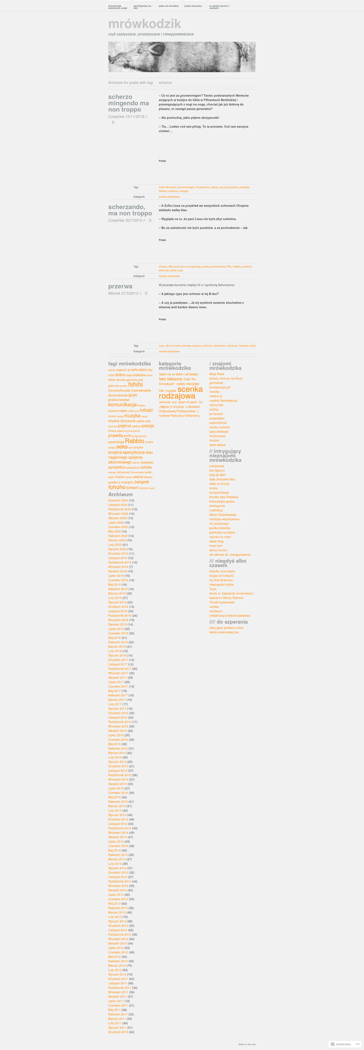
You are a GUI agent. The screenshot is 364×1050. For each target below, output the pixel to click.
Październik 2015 (119, 775)
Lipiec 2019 (116, 575)
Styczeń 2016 (117, 761)
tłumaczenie (137, 472)
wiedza (129, 477)
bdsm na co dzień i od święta (178, 374)
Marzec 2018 (117, 646)
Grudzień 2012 (118, 925)
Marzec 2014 (117, 859)
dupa (129, 375)
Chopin (163, 266)
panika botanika (219, 528)
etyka (149, 375)
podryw (136, 426)
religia (111, 447)
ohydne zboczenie (122, 420)
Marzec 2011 (117, 1018)
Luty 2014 (115, 863)
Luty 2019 (115, 598)
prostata (244, 187)
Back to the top (247, 1044)
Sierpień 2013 (117, 890)
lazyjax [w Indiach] (221, 575)
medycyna (133, 410)
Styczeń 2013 (117, 921)
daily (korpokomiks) (222, 479)
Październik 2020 (119, 509)
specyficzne (134, 452)
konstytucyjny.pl (219, 387)
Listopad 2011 (117, 983)
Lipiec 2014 (116, 841)
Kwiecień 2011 (118, 1014)
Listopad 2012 (117, 930)
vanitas (214, 606)
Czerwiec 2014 (118, 846)
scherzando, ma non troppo (130, 209)
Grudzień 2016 (118, 713)
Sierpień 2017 (117, 677)
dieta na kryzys (219, 483)
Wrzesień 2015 (118, 779)
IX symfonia (202, 187)
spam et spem (187, 402)
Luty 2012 (115, 970)
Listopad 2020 (117, 505)
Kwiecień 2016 (118, 748)
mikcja (214, 187)
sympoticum (133, 467)
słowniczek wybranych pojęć (117, 6)
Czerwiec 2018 (118, 633)
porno (136, 430)
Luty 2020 (115, 544)
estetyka (139, 374)
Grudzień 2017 (118, 660)
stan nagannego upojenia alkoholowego (130, 457)
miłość (146, 410)
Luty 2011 (115, 1023)
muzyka (132, 415)
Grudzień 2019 (118, 553)
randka (149, 442)
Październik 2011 (119, 987)
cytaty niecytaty (193, 5)
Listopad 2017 (117, 664)
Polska (112, 430)
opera (140, 421)
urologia (183, 191)
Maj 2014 (114, 850)
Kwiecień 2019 (118, 589)
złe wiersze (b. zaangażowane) (230, 554)
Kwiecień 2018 (118, 642)
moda (120, 416)
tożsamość (123, 472)
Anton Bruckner (167, 187)
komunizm (180, 266)
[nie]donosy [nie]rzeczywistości (229, 615)
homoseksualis (119, 390)
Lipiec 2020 (116, 522)
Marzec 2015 (117, 806)
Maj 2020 (114, 531)
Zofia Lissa (176, 270)
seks (122, 446)
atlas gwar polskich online (226, 628)
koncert (176, 345)
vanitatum (215, 611)
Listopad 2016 (117, 717)
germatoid (216, 383)
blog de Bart (217, 475)
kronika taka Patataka (223, 497)
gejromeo (113, 386)
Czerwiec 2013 (118, 899)
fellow (111, 380)
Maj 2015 (114, 797)
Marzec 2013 (117, 912)
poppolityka (217, 418)
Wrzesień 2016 (118, 726)
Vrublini (120, 477)
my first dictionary (221, 580)
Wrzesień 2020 (118, 513)
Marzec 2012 (117, 965)
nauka (144, 416)
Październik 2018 (119, 615)
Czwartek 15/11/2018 (126, 116)
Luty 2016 (115, 757)
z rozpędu (126, 482)
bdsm (143, 369)
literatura (113, 410)
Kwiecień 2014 (118, 855)
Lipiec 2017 (116, 682)
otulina (213, 409)
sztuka (146, 467)
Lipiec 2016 (116, 735)
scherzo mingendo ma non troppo (128, 103)
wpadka (113, 482)
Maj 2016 (114, 744)
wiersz (138, 476)
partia (206, 266)
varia (111, 477)
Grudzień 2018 (118, 606)
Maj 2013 (114, 903)
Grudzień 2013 (118, 872)
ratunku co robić (220, 537)
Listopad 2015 (117, 770)
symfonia (232, 345)
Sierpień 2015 (117, 784)
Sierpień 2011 (117, 996)
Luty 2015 (115, 810)
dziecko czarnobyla (222, 571)
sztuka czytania (219, 427)
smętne (115, 452)
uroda (148, 472)
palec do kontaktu (169, 5)
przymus (197, 345)
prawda (115, 435)
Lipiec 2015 (116, 788)
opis (148, 421)
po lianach (216, 414)
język (132, 394)
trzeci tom (215, 545)
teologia (112, 472)
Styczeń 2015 (117, 815)
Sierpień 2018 (117, 624)
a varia (133, 369)
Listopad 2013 (117, 877)
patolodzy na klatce (222, 532)
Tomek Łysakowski (221, 602)
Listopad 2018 (117, 611)
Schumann (220, 345)
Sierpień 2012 (117, 943)
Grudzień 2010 (118, 1032)
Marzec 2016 (117, 753)
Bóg (150, 370)
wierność (164, 270)
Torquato (244, 345)
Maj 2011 (114, 1010)
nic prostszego (219, 523)
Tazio (213, 589)
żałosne (144, 488)
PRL (229, 266)
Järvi (168, 345)
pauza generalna (229, 187)
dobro (120, 374)
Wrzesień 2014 (118, 832)
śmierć (133, 487)
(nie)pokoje (216, 466)
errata (213, 488)
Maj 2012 (114, 956)
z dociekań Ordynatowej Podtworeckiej (179, 408)
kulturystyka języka (221, 501)
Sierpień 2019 (117, 571)
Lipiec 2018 (116, 629)
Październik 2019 (119, 562)
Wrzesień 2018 (118, 620)
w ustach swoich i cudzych (219, 6)
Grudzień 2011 (118, 979)
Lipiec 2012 (116, 948)
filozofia (120, 380)
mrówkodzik (144, 23)
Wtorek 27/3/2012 (123, 293)
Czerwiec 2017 (118, 686)
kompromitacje (219, 492)
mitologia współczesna (224, 519)
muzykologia (194, 266)
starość (136, 462)
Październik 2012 (119, 934)
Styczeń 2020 (117, 549)
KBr (171, 266)
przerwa (120, 285)
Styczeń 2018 (117, 655)
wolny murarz (218, 550)
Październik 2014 (119, 828)
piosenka (112, 426)
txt (200, 402)
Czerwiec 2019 (118, 580)
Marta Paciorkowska (222, 514)
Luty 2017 (115, 704)
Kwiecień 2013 (118, 908)
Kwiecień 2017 (118, 695)
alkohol (111, 370)
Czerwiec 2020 (118, 527)
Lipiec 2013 (116, 894)
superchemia (218, 422)
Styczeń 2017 (117, 708)
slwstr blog (216, 541)
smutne (138, 447)
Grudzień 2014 (118, 819)
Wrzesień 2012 (118, 939)
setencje (164, 402)
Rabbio (163, 191)
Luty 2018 (115, 651)
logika (123, 410)
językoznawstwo (119, 399)
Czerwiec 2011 (118, 1005)
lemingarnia (217, 506)
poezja (148, 425)
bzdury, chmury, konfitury (226, 378)
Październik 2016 (119, 722)
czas (161, 345)
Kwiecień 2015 (118, 801)
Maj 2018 (114, 637)
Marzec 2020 (117, 540)
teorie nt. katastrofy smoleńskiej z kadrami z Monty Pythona (231, 595)
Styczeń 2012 (117, 974)
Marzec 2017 (117, 699)
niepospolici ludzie (221, 584)
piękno (124, 425)
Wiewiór (148, 477)
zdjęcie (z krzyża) (171, 406)
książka (141, 405)
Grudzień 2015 (118, 766)
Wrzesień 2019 (118, 567)
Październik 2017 (119, 668)
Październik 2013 (119, 881)
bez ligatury (217, 470)
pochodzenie (217, 266)
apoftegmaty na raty (142, 6)
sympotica (116, 467)
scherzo (173, 191)
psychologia (116, 441)
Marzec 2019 (117, 593)
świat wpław (217, 445)
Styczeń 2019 (117, 602)
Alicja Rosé (216, 374)
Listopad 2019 (117, 558)
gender (123, 385)
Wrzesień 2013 (118, 886)
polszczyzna (124, 431)
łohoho (117, 486)
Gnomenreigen (186, 187)
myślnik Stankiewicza (223, 400)
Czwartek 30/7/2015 (125, 220)
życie (152, 488)
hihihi (135, 384)
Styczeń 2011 (117, 1027)
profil (127, 435)
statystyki (147, 462)
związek (141, 481)
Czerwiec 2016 (118, 739)
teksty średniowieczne (224, 632)
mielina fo (215, 396)
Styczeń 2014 (117, 868)
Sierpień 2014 (117, 837)
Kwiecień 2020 (118, 536)
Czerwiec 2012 (118, 952)
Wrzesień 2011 (118, 992)
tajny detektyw (218, 431)
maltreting (216, 510)
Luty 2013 (115, 917)
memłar (214, 391)
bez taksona (170, 378)
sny (174, 402)
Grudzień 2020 (118, 500)
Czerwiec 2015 (118, 793)
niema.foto (216, 405)
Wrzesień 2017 (118, 673)
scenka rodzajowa (169, 196)
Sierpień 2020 (117, 518)
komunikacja (122, 404)
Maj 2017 (114, 691)
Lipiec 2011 (116, 1001)
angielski (121, 370)
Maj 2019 (114, 584)
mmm (112, 416)
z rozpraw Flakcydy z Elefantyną (179, 413)
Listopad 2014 (117, 824)
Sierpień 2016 (117, 730)
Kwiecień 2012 (118, 961)
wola (253, 345)
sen (130, 447)
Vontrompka (217, 436)
